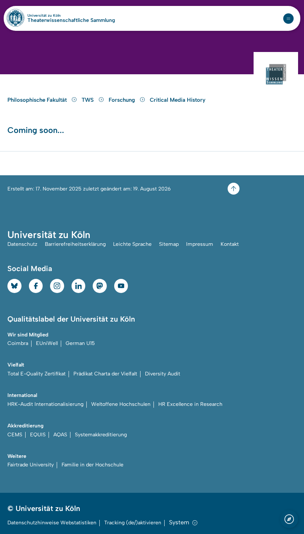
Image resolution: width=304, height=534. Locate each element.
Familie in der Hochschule (92, 465)
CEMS (14, 435)
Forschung (122, 100)
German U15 (80, 343)
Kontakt (230, 244)
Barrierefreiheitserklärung (75, 244)
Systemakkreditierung (101, 435)
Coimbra (17, 343)
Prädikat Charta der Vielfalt (105, 374)
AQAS (60, 435)
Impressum (199, 244)
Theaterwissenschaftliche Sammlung (71, 20)
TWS (88, 100)
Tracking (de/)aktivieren (132, 523)
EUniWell (47, 343)
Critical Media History (177, 100)
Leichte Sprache (132, 244)
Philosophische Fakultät (37, 100)
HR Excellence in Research (190, 404)
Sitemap (169, 244)
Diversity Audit (162, 374)
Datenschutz (22, 244)
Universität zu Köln (56, 15)
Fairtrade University (30, 465)
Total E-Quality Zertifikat (36, 374)
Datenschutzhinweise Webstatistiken (51, 523)
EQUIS (38, 435)
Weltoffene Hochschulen (121, 404)
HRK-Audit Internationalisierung (45, 404)
